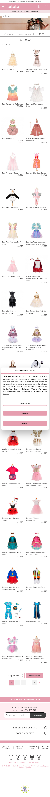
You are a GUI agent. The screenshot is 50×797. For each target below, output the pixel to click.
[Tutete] (13, 7)
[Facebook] (11, 757)
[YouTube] (32, 757)
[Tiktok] (18, 757)
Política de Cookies (19, 747)
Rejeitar (25, 413)
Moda (3, 45)
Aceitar (25, 423)
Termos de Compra (45, 747)
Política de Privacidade (6, 747)
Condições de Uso (32, 747)
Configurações (25, 403)
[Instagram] (39, 757)
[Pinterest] (25, 757)
